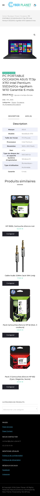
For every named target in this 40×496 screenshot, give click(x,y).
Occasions (20, 102)
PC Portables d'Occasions (12, 104)
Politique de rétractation (11, 460)
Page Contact (7, 431)
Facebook (6, 470)
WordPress (26, 492)
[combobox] (20, 408)
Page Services (7, 427)
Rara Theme (6, 492)
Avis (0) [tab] (28, 116)
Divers (14, 102)
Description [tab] (13, 116)
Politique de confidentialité (12, 455)
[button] (34, 34)
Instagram (6, 474)
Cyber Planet (21, 487)
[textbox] (20, 410)
